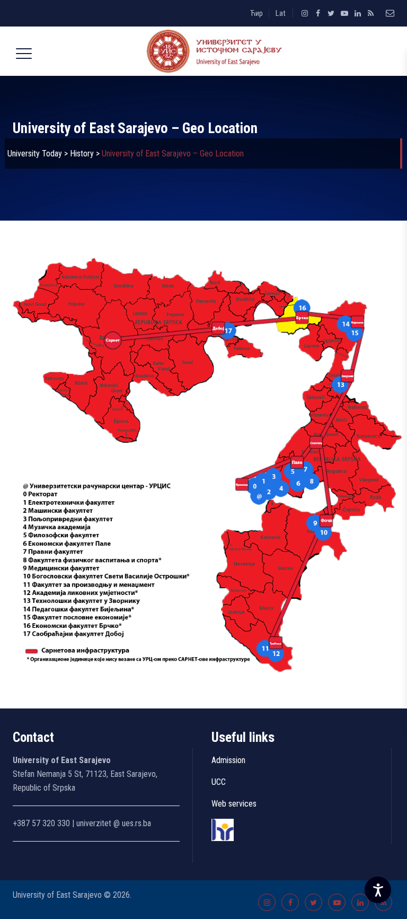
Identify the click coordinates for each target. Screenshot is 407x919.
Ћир (256, 13)
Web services (233, 804)
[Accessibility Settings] (378, 890)
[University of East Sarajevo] (211, 51)
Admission (228, 760)
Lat (281, 13)
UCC (218, 782)
